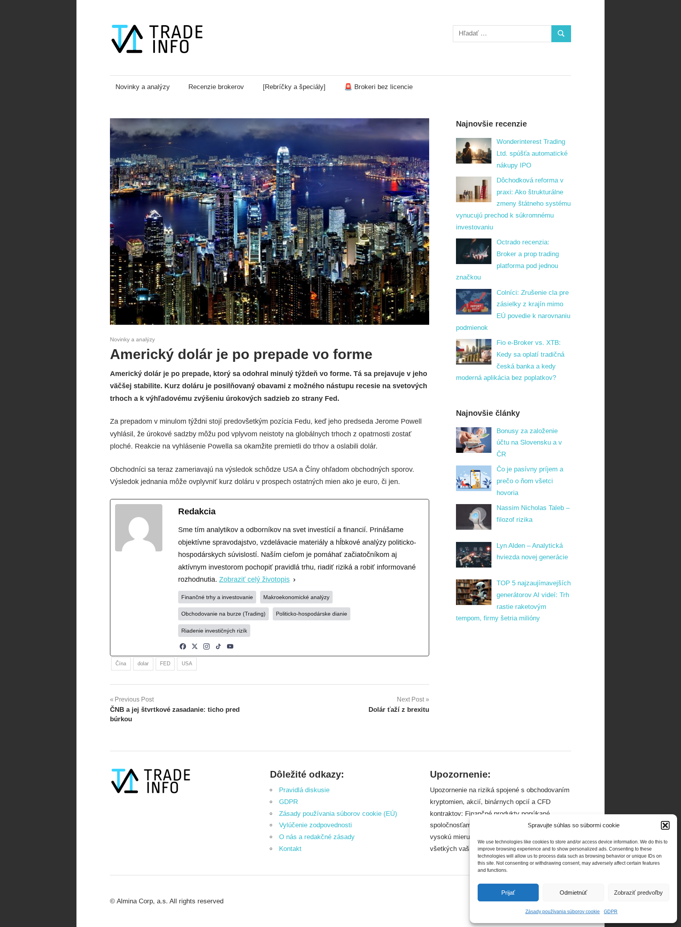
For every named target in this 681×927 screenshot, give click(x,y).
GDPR (611, 911)
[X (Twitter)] (194, 646)
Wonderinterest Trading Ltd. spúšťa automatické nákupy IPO (532, 153)
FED (165, 663)
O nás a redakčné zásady (317, 837)
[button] (665, 825)
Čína (120, 663)
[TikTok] (218, 646)
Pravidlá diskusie (304, 790)
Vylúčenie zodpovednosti (315, 825)
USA (187, 663)
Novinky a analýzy (142, 87)
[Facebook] (183, 646)
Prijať (508, 892)
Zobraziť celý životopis (254, 579)
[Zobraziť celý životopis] (294, 579)
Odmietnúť (573, 892)
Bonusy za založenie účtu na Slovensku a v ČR (529, 442)
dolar (143, 663)
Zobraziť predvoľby (638, 892)
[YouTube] (230, 646)
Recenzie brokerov (216, 87)
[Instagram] (206, 646)
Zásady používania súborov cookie (562, 911)
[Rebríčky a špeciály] (294, 87)
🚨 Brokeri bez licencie (378, 87)
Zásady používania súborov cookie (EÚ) (338, 813)
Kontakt (290, 849)
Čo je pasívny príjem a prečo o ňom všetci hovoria (530, 481)
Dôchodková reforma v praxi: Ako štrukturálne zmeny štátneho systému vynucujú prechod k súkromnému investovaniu (513, 204)
